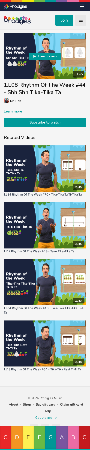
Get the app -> (46, 417)
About (13, 404)
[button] (5, 438)
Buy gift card (45, 404)
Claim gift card (71, 404)
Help (47, 411)
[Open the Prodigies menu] (82, 6)
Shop (27, 404)
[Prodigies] (16, 6)
